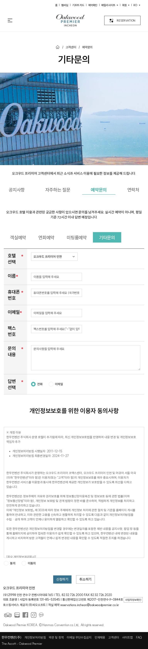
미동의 (32, 563)
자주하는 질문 (57, 190)
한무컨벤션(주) (11, 637)
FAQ (139, 637)
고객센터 (71, 47)
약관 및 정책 (56, 637)
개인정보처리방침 (35, 637)
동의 (12, 563)
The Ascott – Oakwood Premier (22, 644)
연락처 (133, 190)
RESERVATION (126, 20)
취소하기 (85, 579)
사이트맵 (127, 637)
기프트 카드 (78, 5)
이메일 (59, 384)
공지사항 (17, 190)
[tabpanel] (74, 389)
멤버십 (64, 5)
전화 (40, 384)
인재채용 (100, 637)
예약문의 (99, 190)
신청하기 (62, 579)
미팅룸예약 (77, 237)
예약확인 (92, 5)
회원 (124, 5)
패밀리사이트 (108, 5)
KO (136, 5)
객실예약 (18, 237)
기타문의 (107, 237)
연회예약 (46, 237)
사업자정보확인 (133, 600)
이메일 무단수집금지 (79, 637)
